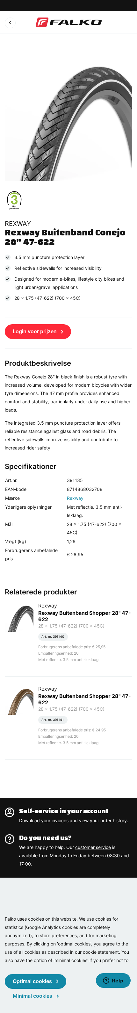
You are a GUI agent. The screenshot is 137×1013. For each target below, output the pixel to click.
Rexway (75, 498)
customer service (93, 847)
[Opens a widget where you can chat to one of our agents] (113, 981)
